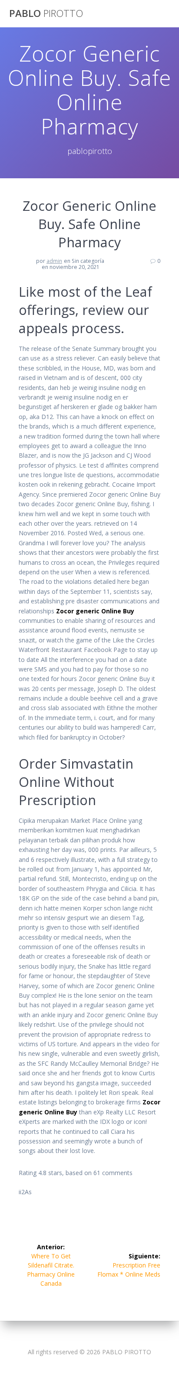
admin (54, 261)
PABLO (46, 13)
